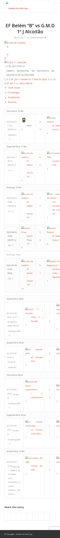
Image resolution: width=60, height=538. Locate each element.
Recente (12, 102)
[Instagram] (48, 534)
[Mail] (53, 534)
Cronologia (13, 92)
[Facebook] (39, 534)
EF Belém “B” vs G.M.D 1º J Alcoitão (30, 28)
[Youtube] (44, 534)
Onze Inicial (14, 87)
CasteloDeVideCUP (38, 37)
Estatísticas (14, 97)
